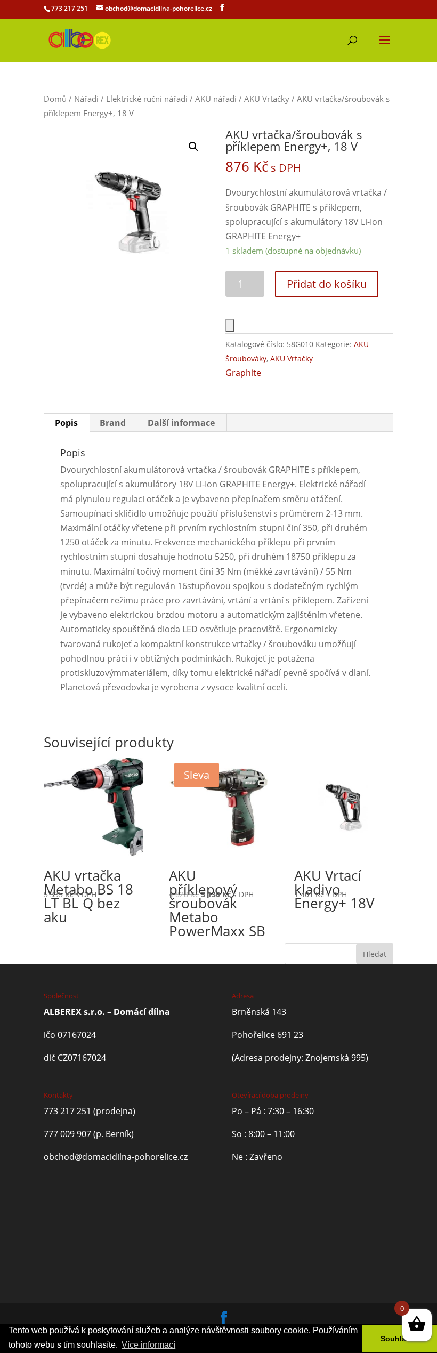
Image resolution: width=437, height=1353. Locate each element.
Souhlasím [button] (400, 1338)
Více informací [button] (148, 1344)
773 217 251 (69, 8)
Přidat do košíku (327, 284)
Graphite (243, 372)
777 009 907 (67, 1134)
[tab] (66, 423)
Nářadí (86, 98)
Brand (113, 423)
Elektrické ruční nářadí (147, 98)
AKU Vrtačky (266, 98)
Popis (66, 423)
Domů (55, 98)
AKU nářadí (216, 98)
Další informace (181, 423)
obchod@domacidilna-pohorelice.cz (116, 1157)
